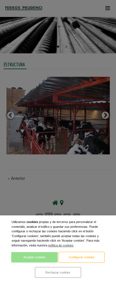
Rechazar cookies (57, 272)
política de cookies (60, 245)
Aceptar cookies (34, 257)
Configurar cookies (82, 257)
